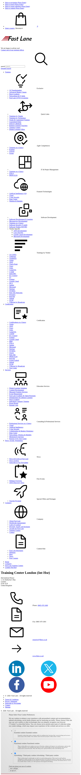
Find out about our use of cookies (20, 766)
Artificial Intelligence (16, 427)
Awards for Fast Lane (16, 529)
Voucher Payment (15, 501)
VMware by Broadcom (17, 302)
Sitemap (7, 707)
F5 (10, 277)
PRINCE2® (13, 175)
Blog (11, 554)
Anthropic (12, 256)
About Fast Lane (14, 521)
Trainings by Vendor (16, 116)
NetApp (12, 289)
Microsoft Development (21, 236)
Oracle (11, 353)
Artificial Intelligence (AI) (18, 193)
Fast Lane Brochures (16, 551)
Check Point (13, 264)
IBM (10, 341)
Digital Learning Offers (17, 129)
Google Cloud (14, 281)
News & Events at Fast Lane (18, 459)
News (11, 556)
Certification (9, 304)
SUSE (11, 300)
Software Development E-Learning (21, 219)
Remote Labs (13, 405)
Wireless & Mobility (16, 201)
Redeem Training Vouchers (18, 126)
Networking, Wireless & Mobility (20, 435)
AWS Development (20, 231)
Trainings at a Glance (16, 148)
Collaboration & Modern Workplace (21, 431)
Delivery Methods (15, 124)
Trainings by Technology (17, 118)
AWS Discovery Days (16, 483)
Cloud (11, 195)
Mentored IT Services (16, 437)
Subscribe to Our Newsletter (18, 462)
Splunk (11, 298)
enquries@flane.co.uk (39, 640)
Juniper (11, 285)
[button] (18, 28)
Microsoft (12, 287)
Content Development (16, 390)
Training (8, 72)
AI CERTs (12, 255)
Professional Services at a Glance (20, 423)
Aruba (11, 260)
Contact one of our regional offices (12, 50)
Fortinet (11, 279)
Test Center (13, 368)
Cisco (11, 266)
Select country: (10, 28)
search (3, 66)
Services (8, 370)
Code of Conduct (15, 525)
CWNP (11, 334)
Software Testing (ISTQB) (18, 227)
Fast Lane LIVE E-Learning (18, 98)
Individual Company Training (19, 401)
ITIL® (11, 173)
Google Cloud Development (23, 234)
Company (8, 503)
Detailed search (6, 68)
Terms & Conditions (12, 699)
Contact (11, 532)
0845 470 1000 (43, 605)
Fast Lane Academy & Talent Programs (22, 396)
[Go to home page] (16, 46)
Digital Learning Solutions (18, 388)
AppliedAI (12, 258)
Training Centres (14, 530)
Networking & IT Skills (17, 96)
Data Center (13, 199)
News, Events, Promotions (14, 440)
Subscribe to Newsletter (13, 703)
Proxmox (12, 295)
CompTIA (12, 270)
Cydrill (11, 272)
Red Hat (12, 296)
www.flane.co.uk (38, 656)
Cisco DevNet (18, 233)
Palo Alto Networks (15, 293)
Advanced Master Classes (17, 92)
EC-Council (13, 275)
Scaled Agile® (14, 360)
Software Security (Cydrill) (18, 225)
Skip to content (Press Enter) (14, 8)
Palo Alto (12, 355)
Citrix (11, 268)
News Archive (14, 461)
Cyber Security (14, 197)
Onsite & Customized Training (19, 120)
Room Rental (13, 403)
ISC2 (11, 283)
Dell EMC (12, 274)
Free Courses (13, 558)
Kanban (12, 149)
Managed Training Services (18, 392)
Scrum (11, 153)
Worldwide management (17, 523)
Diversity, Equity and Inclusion (19, 527)
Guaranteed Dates (15, 122)
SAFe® (11, 151)
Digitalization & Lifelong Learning (20, 398)
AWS (11, 262)
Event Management (15, 394)
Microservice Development (18, 221)
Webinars (12, 552)
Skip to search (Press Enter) (14, 4)
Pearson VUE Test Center (18, 439)
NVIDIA (12, 291)
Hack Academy (14, 94)
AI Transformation (15, 90)
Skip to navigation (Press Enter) (15, 2)
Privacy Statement (11, 701)
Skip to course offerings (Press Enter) (17, 6)
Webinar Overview (15, 481)
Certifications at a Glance (17, 322)
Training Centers (14, 127)
